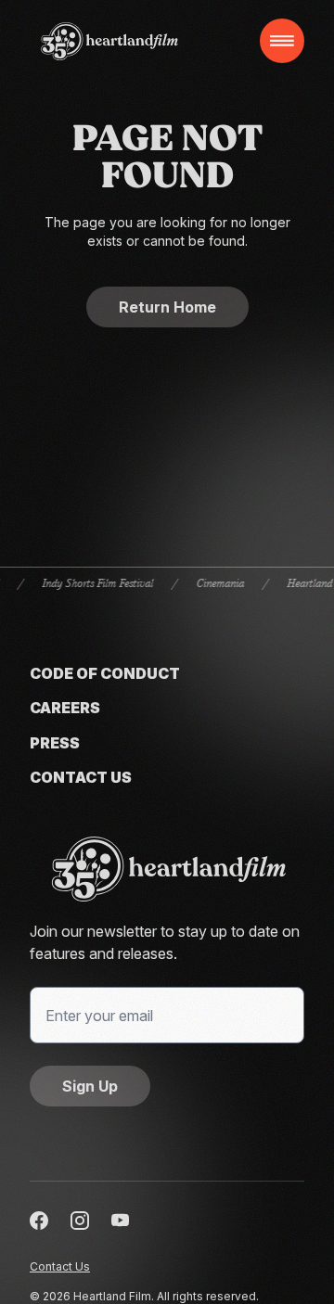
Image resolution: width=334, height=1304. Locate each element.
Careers (65, 708)
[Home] (109, 41)
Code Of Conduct (105, 674)
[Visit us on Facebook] (39, 1220)
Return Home (167, 307)
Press (55, 743)
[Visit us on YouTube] (120, 1220)
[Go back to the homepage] (167, 869)
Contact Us (81, 777)
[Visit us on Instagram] (80, 1220)
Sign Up (90, 1086)
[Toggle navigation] (282, 41)
